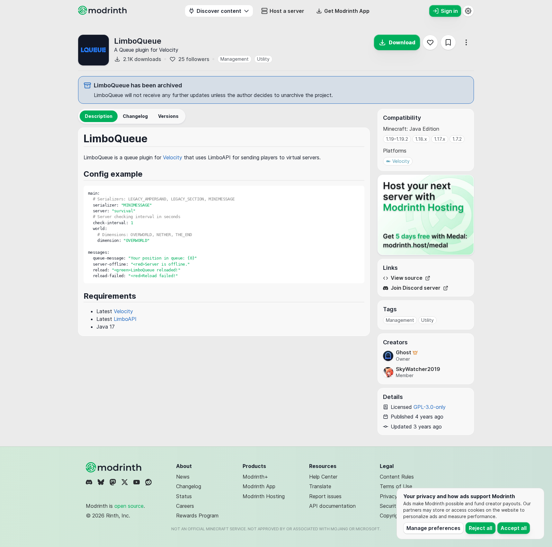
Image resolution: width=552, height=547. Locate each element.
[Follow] (430, 42)
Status (184, 496)
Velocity (401, 161)
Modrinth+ (255, 477)
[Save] (448, 42)
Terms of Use (396, 486)
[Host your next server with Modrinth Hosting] (426, 215)
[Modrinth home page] (103, 13)
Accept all (514, 528)
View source (407, 278)
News (183, 477)
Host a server (287, 11)
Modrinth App (259, 486)
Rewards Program (197, 515)
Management (234, 59)
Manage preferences (433, 528)
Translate (320, 486)
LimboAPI (125, 319)
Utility (263, 59)
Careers (185, 506)
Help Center (323, 477)
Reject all (480, 528)
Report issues (325, 496)
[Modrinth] (114, 467)
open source (129, 506)
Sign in (449, 11)
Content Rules (397, 477)
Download (402, 42)
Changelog (188, 486)
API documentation (332, 506)
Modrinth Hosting (264, 496)
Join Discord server (416, 288)
